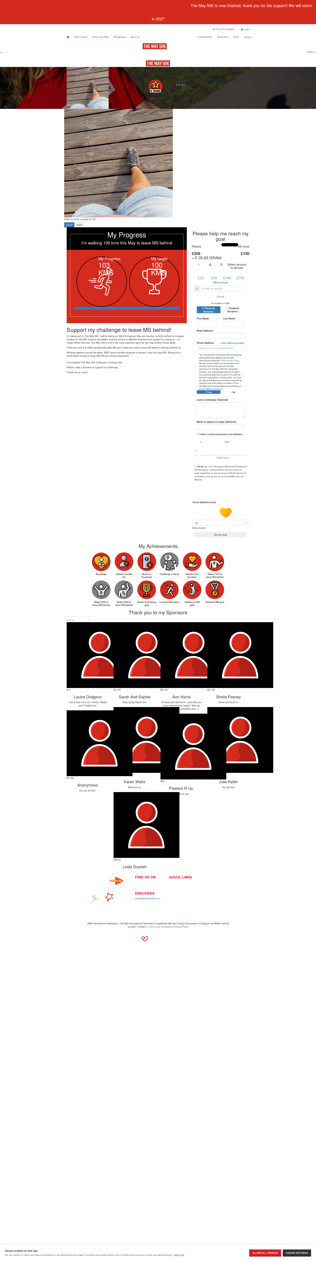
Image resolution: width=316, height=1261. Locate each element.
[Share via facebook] (177, 85)
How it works (80, 36)
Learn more (178, 1255)
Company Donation (233, 309)
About (172, 892)
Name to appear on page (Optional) (216, 421)
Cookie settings (297, 1253)
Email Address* (205, 330)
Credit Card (223, 457)
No (233, 392)
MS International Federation (215, 890)
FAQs (236, 36)
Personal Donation (209, 310)
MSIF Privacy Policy (230, 360)
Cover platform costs (205, 502)
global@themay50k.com (212, 388)
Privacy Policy (181, 926)
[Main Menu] (1, 52)
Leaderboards (205, 36)
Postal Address (220, 342)
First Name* (203, 318)
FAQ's (203, 885)
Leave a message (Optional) (212, 399)
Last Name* (229, 318)
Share (79, 224)
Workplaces (120, 36)
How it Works (176, 882)
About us (135, 36)
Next (227, 441)
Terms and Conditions (160, 926)
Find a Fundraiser (224, 29)
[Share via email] (182, 85)
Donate (248, 37)
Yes (210, 392)
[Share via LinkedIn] (185, 85)
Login (246, 29)
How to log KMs (100, 36)
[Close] (314, 52)
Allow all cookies (265, 1253)
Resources (222, 36)
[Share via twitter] (179, 85)
